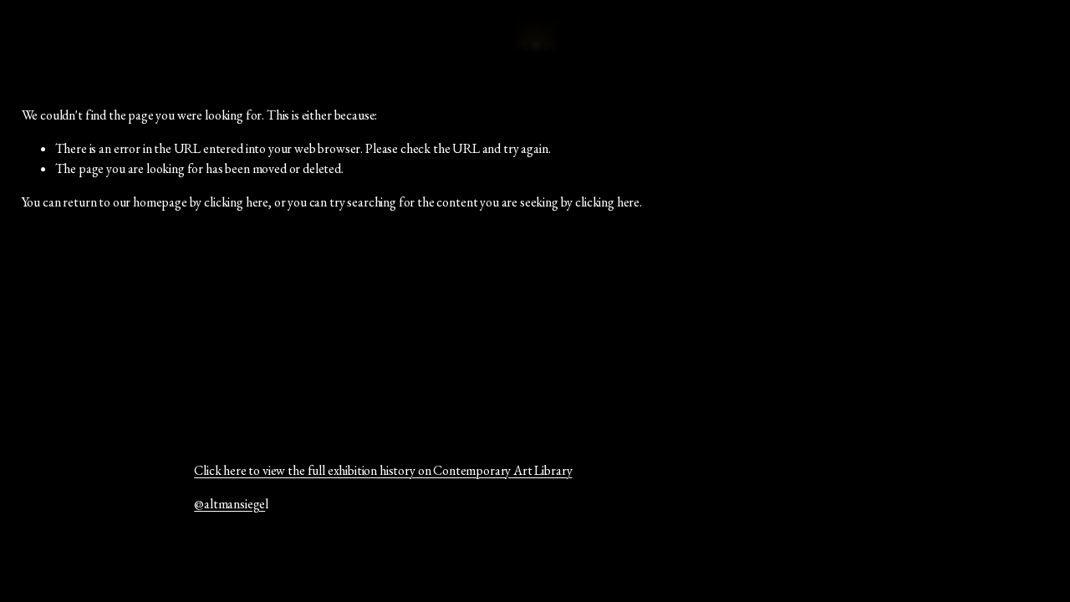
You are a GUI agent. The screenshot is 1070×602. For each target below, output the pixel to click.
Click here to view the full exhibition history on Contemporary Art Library (383, 470)
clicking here (236, 202)
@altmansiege (229, 504)
